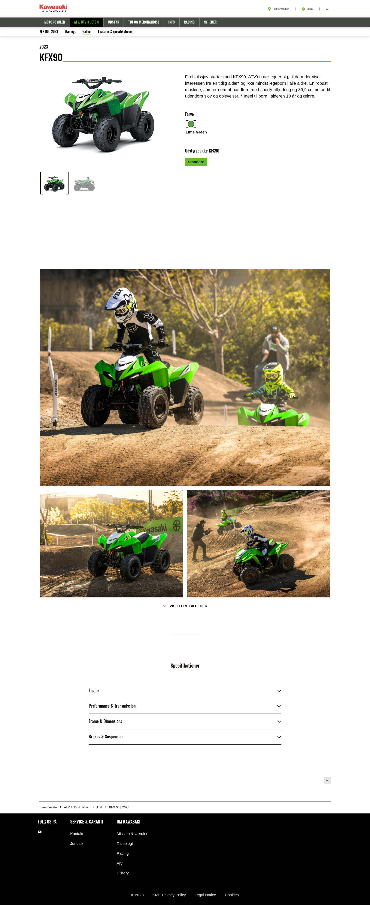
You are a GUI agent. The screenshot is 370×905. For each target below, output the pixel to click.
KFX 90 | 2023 (48, 31)
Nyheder (210, 22)
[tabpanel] (185, 734)
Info (171, 22)
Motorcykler (54, 22)
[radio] (196, 162)
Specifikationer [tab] (185, 665)
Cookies (232, 895)
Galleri (86, 31)
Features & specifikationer (115, 31)
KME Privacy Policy (169, 895)
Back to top (327, 780)
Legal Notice (206, 895)
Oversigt (70, 31)
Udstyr (113, 22)
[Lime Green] (191, 124)
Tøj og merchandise (143, 22)
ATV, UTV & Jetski (86, 22)
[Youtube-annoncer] (40, 832)
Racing (189, 22)
